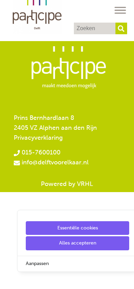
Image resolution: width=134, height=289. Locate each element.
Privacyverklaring (38, 137)
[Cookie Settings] (8, 279)
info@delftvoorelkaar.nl (55, 162)
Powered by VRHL (67, 183)
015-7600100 (40, 152)
